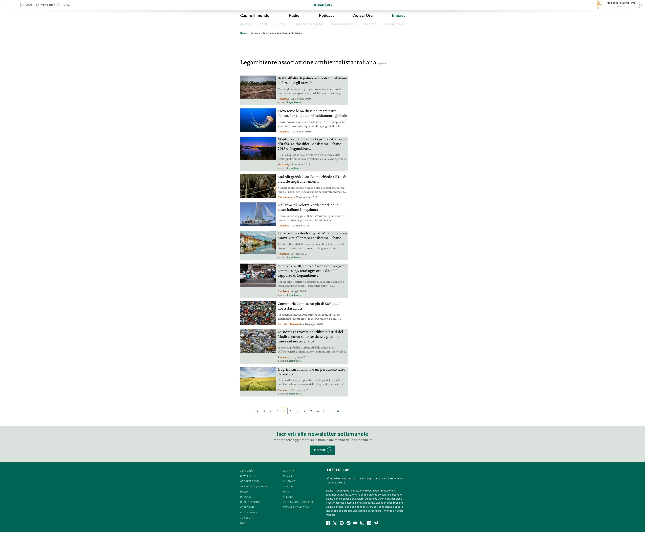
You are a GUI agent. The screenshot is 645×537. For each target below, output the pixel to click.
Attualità (246, 471)
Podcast (326, 15)
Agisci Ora (363, 15)
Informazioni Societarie (298, 502)
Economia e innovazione (308, 24)
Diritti (264, 24)
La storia (289, 486)
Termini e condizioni (296, 507)
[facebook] (328, 523)
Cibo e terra (369, 24)
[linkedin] (369, 523)
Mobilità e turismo (343, 24)
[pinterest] (342, 523)
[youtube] (355, 523)
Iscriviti (319, 450)
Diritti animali (285, 197)
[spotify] (349, 523)
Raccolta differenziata (290, 324)
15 (338, 410)
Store (29, 5)
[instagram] (362, 523)
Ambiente (246, 24)
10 (317, 410)
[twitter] (335, 523)
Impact (398, 15)
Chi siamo (289, 481)
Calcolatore (248, 512)
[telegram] (376, 523)
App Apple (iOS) (249, 481)
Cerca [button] (66, 5)
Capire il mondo (254, 15)
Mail (286, 491)
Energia (280, 24)
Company (288, 471)
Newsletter (48, 5)
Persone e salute (395, 24)
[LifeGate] (322, 5)
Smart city (283, 164)
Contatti (288, 476)
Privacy (288, 497)
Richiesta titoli (250, 502)
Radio (294, 15)
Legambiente (294, 102)
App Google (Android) (254, 486)
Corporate (247, 507)
